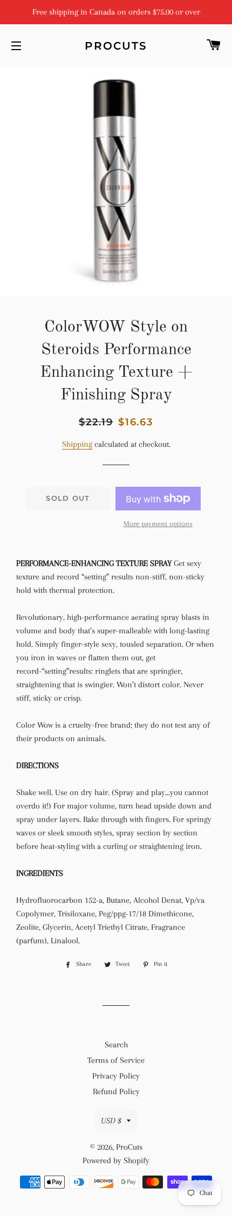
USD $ (111, 1120)
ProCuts (116, 45)
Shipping (77, 444)
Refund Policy (116, 1091)
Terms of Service (116, 1060)
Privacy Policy (116, 1076)
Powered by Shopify (116, 1160)
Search (116, 1044)
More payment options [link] (158, 524)
